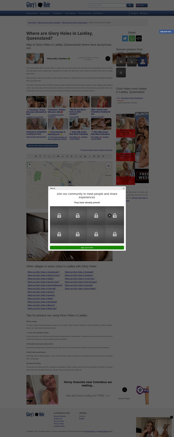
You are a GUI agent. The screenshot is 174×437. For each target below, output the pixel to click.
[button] (124, 188)
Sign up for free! (165, 31)
